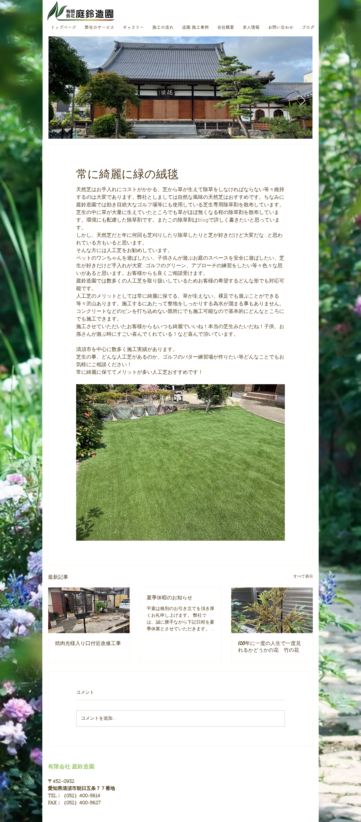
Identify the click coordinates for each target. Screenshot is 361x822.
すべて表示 (303, 577)
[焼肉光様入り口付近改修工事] (89, 610)
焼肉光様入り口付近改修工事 (88, 643)
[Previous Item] (58, 100)
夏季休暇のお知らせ (169, 597)
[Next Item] (303, 100)
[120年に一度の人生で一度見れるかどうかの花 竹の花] (272, 610)
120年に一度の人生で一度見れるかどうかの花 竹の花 (269, 646)
